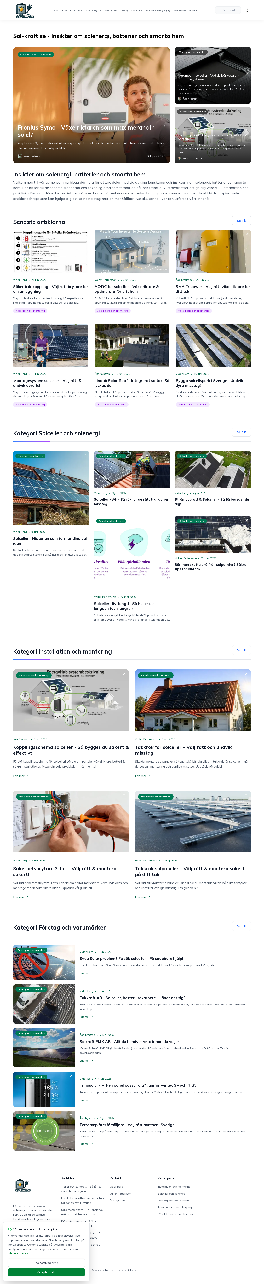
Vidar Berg (20, 280)
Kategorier (167, 1178)
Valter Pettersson (106, 280)
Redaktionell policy (102, 1270)
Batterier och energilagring (158, 10)
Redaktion (117, 1178)
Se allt (241, 220)
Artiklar (68, 1178)
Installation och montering (85, 10)
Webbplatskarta (127, 1270)
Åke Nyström (184, 280)
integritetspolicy (18, 1253)
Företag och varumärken (133, 10)
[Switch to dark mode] (247, 10)
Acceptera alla (46, 1272)
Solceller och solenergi (109, 10)
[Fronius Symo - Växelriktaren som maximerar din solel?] (91, 105)
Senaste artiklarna (62, 10)
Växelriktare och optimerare (185, 10)
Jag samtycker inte (46, 1262)
